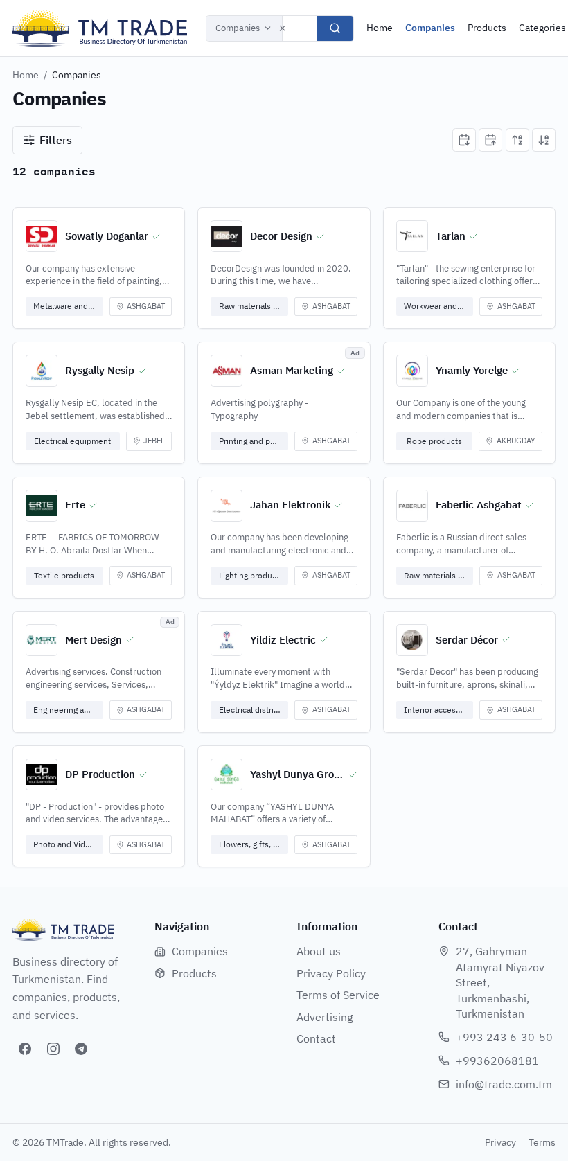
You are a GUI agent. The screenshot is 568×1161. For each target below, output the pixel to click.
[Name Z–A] (544, 140)
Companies (237, 28)
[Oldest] (490, 140)
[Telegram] (81, 1048)
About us (318, 951)
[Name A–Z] (517, 140)
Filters (55, 140)
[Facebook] (24, 1048)
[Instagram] (53, 1048)
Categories (542, 27)
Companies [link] (76, 75)
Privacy (500, 1142)
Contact (316, 1038)
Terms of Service (338, 995)
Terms (542, 1142)
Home (379, 27)
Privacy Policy (331, 973)
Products (487, 27)
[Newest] (464, 140)
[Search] (335, 28)
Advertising (324, 1017)
